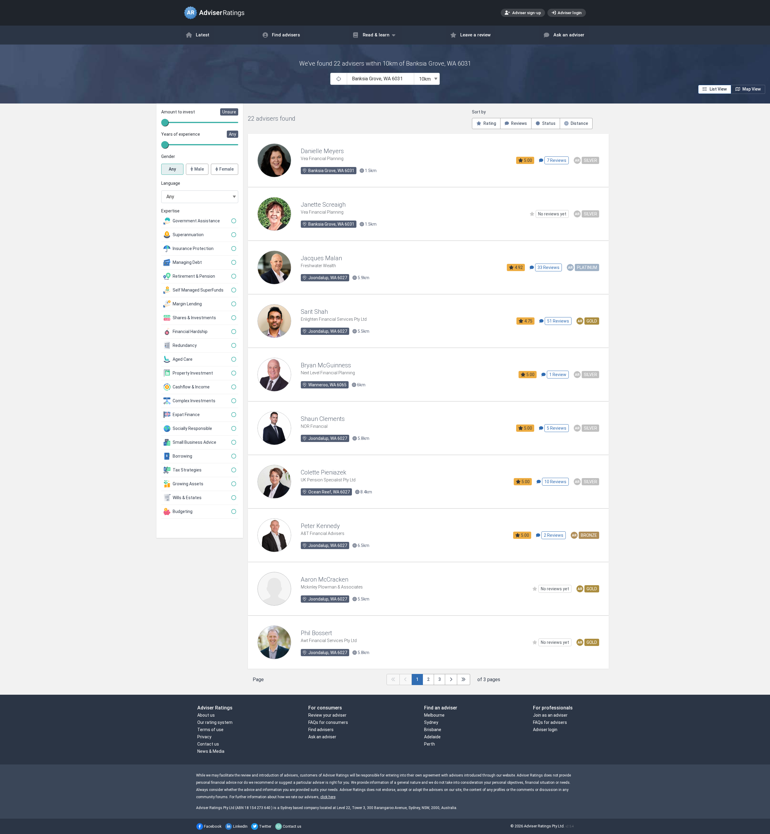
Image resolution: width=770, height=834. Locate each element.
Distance (579, 123)
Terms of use (210, 729)
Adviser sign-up (526, 12)
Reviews (518, 123)
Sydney (431, 722)
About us (206, 715)
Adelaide (432, 736)
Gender (168, 156)
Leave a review (475, 35)
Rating (489, 123)
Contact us (208, 744)
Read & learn (376, 35)
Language (170, 183)
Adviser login (569, 12)
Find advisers (286, 35)
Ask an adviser (568, 35)
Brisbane (432, 729)
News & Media (210, 751)
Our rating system (215, 722)
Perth (429, 744)
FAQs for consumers (328, 722)
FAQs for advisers (550, 722)
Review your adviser (327, 715)
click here (327, 797)
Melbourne (434, 715)
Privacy (204, 736)
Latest (202, 35)
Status (548, 123)
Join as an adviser (550, 715)
